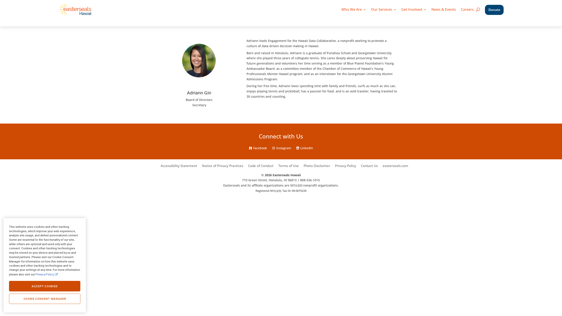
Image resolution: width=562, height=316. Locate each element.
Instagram (283, 148)
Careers (467, 9)
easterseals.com (395, 166)
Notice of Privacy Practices (222, 166)
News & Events (443, 9)
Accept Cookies (45, 286)
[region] (45, 265)
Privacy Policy (345, 166)
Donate (494, 9)
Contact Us (369, 166)
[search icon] (478, 9)
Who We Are (351, 9)
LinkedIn (306, 148)
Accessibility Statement (179, 166)
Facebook (260, 148)
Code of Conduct (261, 166)
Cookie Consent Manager (44, 298)
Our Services (381, 9)
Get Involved (411, 9)
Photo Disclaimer (317, 166)
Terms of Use (288, 166)
